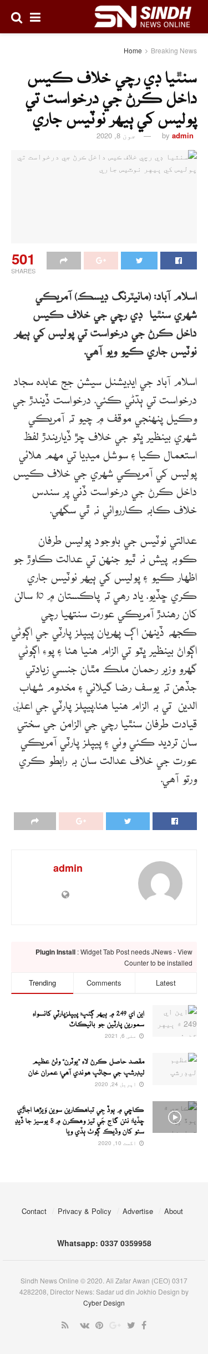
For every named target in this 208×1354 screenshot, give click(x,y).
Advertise (138, 1211)
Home (133, 50)
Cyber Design (104, 1302)
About (173, 1211)
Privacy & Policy (84, 1211)
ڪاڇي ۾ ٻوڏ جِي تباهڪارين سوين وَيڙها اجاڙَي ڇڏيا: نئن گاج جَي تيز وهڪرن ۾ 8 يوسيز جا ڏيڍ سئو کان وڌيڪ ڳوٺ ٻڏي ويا (79, 1117)
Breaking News (174, 50)
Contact (34, 1211)
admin (183, 135)
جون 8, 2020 (116, 135)
